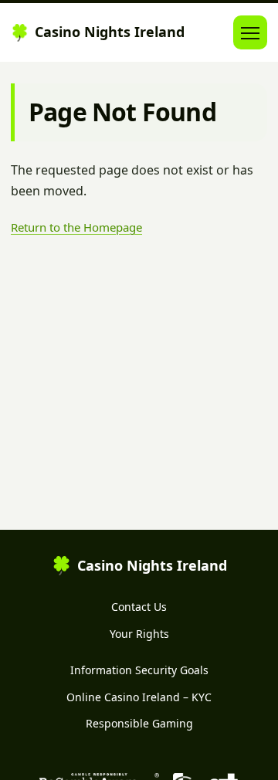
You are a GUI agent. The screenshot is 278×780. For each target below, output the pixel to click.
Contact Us (139, 606)
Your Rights (139, 633)
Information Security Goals (139, 670)
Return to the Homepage (76, 227)
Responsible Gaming (139, 723)
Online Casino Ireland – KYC (139, 697)
